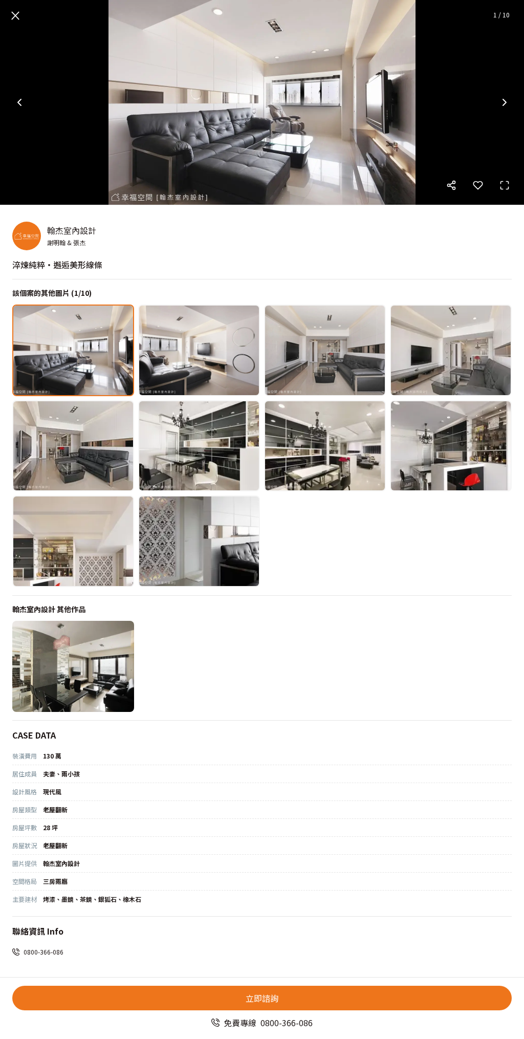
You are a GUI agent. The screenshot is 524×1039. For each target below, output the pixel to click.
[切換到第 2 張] (199, 350)
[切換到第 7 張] (325, 446)
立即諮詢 (262, 998)
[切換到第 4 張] (451, 350)
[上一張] (19, 102)
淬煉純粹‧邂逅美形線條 (57, 264)
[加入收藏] (478, 185)
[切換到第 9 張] (73, 541)
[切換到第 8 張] (451, 446)
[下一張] (504, 102)
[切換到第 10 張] (199, 541)
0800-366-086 (43, 951)
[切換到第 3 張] (325, 350)
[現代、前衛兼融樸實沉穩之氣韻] (73, 666)
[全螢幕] (504, 185)
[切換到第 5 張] (73, 446)
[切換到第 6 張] (199, 446)
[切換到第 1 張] (73, 350)
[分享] (451, 185)
